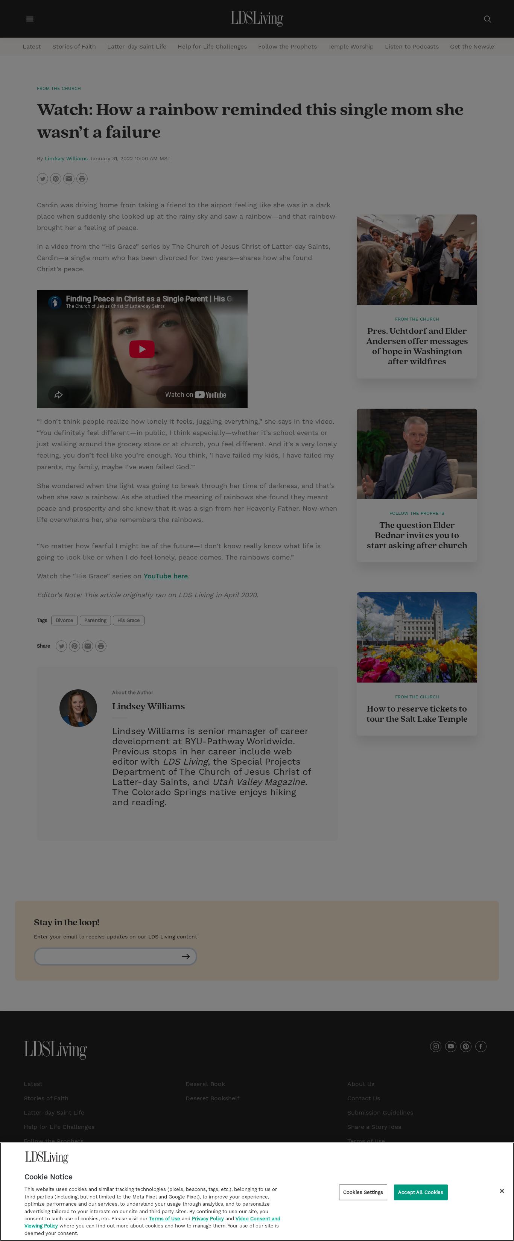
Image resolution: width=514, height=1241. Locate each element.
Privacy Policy (208, 1218)
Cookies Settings (363, 1192)
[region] (257, 1191)
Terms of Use (164, 1218)
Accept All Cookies (420, 1192)
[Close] (502, 1191)
